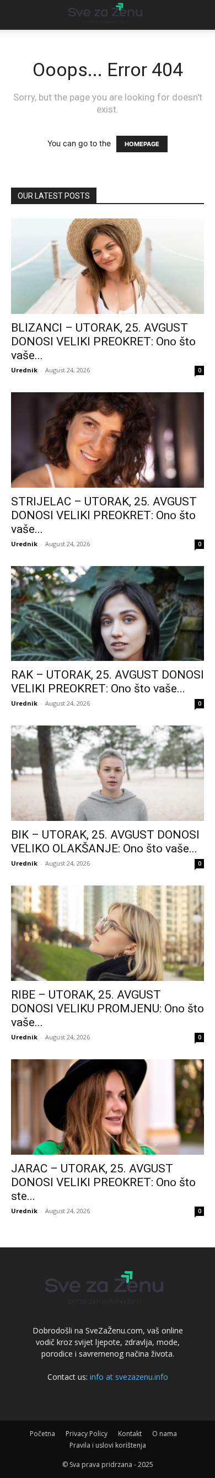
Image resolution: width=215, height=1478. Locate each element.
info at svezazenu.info (129, 1377)
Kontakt (130, 1433)
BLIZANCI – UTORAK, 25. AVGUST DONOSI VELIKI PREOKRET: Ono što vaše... (103, 341)
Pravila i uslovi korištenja (107, 1445)
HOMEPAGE (142, 144)
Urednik (24, 370)
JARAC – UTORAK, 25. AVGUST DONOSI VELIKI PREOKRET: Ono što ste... (103, 1182)
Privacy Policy (87, 1433)
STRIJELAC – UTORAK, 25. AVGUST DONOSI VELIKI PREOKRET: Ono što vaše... (104, 515)
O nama (164, 1433)
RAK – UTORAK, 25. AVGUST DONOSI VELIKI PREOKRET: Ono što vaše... (107, 681)
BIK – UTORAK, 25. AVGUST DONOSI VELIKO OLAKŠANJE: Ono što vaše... (105, 841)
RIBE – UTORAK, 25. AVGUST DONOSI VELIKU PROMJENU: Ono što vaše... (107, 1008)
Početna (42, 1433)
